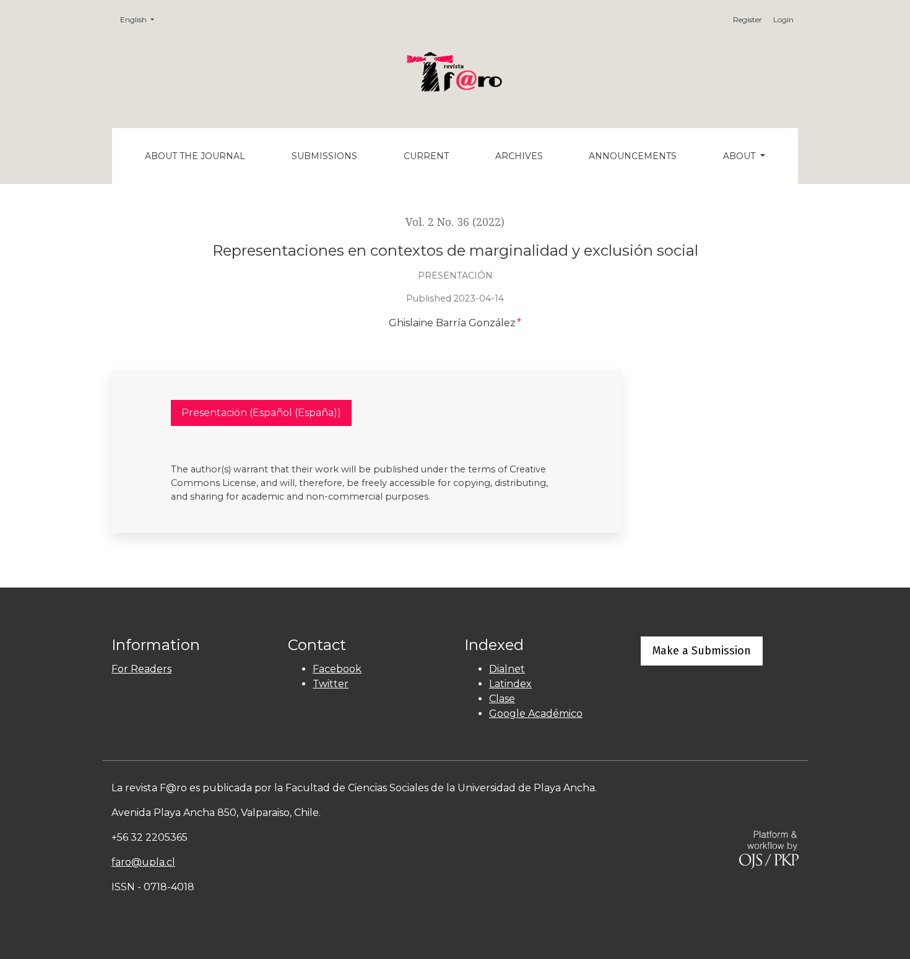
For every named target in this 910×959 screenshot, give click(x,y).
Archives (519, 156)
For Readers (141, 669)
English (140, 19)
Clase (502, 699)
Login (783, 19)
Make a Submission (701, 650)
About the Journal (195, 156)
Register (747, 19)
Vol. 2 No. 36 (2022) (455, 222)
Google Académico (536, 713)
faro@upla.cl (143, 862)
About (740, 156)
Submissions (324, 156)
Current (426, 156)
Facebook (337, 669)
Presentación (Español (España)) (261, 413)
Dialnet (507, 669)
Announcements (633, 156)
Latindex (510, 684)
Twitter (331, 684)
